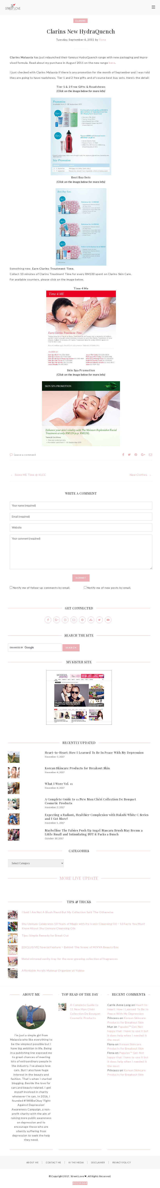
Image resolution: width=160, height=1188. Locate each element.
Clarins (80, 20)
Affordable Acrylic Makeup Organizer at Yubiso (53, 970)
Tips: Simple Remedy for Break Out (45, 935)
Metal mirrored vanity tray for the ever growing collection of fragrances (70, 958)
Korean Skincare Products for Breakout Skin (77, 768)
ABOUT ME (32, 1162)
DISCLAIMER (98, 1162)
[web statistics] (80, 1183)
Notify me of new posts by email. (109, 587)
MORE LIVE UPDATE (79, 878)
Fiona (102, 39)
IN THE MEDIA (76, 1162)
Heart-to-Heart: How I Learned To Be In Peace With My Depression (94, 752)
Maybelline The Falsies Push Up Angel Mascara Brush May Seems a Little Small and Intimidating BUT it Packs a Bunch (94, 832)
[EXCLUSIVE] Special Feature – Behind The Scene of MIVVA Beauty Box (70, 947)
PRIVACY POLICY (121, 1162)
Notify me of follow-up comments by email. (41, 587)
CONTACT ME (53, 1162)
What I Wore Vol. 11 (59, 784)
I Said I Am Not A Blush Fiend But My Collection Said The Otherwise (68, 912)
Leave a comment (25, 454)
